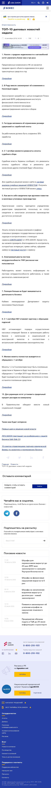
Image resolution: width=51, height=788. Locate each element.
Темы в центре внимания (11, 757)
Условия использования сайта (10, 732)
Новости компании (8, 746)
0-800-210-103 (31, 645)
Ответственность (9, 25)
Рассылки (5, 774)
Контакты (5, 777)
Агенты (4, 718)
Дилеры (5, 722)
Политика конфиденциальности (10, 726)
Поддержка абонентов (10, 767)
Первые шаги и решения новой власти (19, 429)
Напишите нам (7, 771)
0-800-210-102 (31, 653)
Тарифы (22, 674)
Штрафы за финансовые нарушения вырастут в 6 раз (33, 580)
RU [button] (32, 3)
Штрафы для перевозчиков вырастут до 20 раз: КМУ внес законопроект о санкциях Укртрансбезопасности (34, 566)
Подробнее (37, 693)
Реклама (5, 736)
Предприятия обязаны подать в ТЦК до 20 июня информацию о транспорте (34, 622)
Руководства (6, 750)
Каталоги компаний (9, 753)
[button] (3, 2)
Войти (39, 486)
